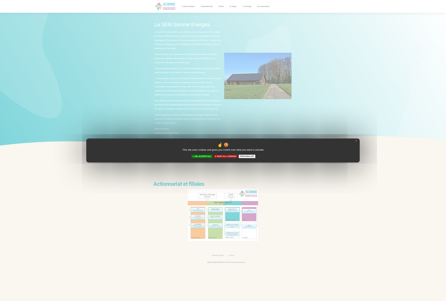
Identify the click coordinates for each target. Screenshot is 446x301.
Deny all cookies (226, 156)
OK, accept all (202, 156)
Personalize (247, 156)
